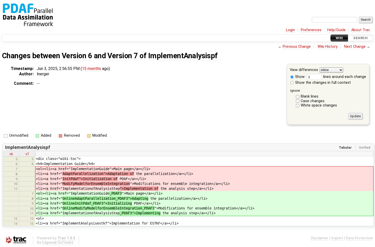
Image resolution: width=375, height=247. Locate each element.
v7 (27, 154)
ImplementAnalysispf (183, 55)
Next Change (355, 46)
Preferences (311, 30)
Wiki (339, 38)
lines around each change (344, 77)
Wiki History (328, 46)
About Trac (360, 30)
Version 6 (77, 55)
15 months (91, 68)
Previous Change (297, 46)
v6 (11, 154)
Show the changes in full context (322, 82)
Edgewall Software (57, 242)
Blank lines (309, 96)
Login (290, 30)
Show (299, 77)
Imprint (337, 238)
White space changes (319, 105)
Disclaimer (319, 238)
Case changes (312, 101)
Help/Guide (336, 30)
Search (360, 38)
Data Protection (359, 238)
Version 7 (122, 55)
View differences (304, 70)
